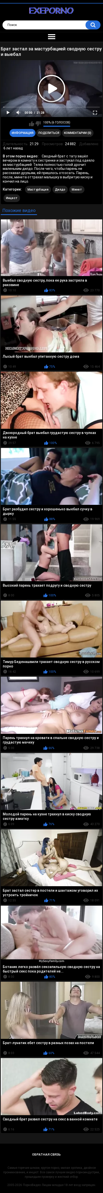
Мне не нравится (38, 123)
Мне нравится (31, 123)
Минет (77, 189)
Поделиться (48, 133)
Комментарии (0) (77, 133)
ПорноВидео (32, 1185)
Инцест (12, 198)
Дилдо (60, 189)
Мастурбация (38, 189)
